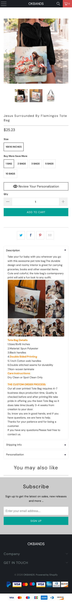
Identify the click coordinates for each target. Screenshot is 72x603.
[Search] (58, 3)
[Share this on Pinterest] (40, 235)
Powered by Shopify (47, 574)
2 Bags (22, 163)
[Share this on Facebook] (31, 235)
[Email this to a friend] (50, 235)
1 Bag (9, 163)
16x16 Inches (14, 146)
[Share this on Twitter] (21, 235)
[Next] (65, 51)
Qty (6, 194)
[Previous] (6, 51)
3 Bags (35, 163)
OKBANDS (36, 3)
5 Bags (49, 163)
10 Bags (10, 173)
